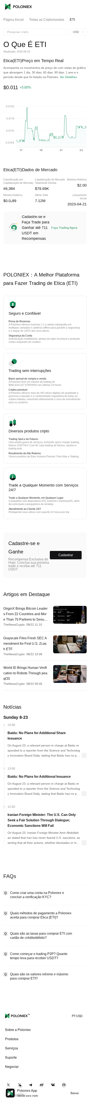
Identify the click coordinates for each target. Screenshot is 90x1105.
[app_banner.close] (84, 1088)
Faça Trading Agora (64, 227)
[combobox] (35, 31)
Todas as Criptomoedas (46, 19)
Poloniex (18, 7)
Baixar (75, 1093)
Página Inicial (13, 19)
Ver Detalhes (68, 77)
